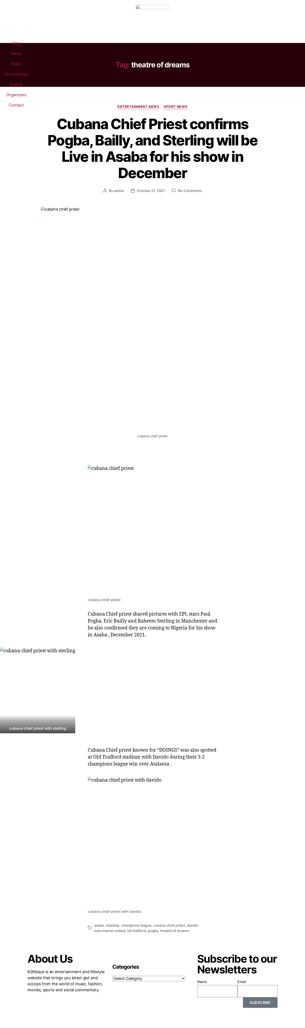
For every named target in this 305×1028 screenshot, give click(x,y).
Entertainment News (138, 107)
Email (241, 981)
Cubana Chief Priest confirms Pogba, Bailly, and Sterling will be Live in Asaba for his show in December (152, 148)
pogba (153, 930)
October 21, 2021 (151, 190)
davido (192, 925)
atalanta (112, 925)
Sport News (176, 107)
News (16, 53)
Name (202, 981)
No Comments (190, 190)
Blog (16, 43)
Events (16, 84)
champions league (136, 925)
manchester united (109, 930)
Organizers (16, 94)
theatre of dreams (174, 930)
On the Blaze (16, 74)
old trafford (136, 930)
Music (16, 64)
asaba (99, 925)
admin (119, 190)
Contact (16, 105)
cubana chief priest (169, 925)
